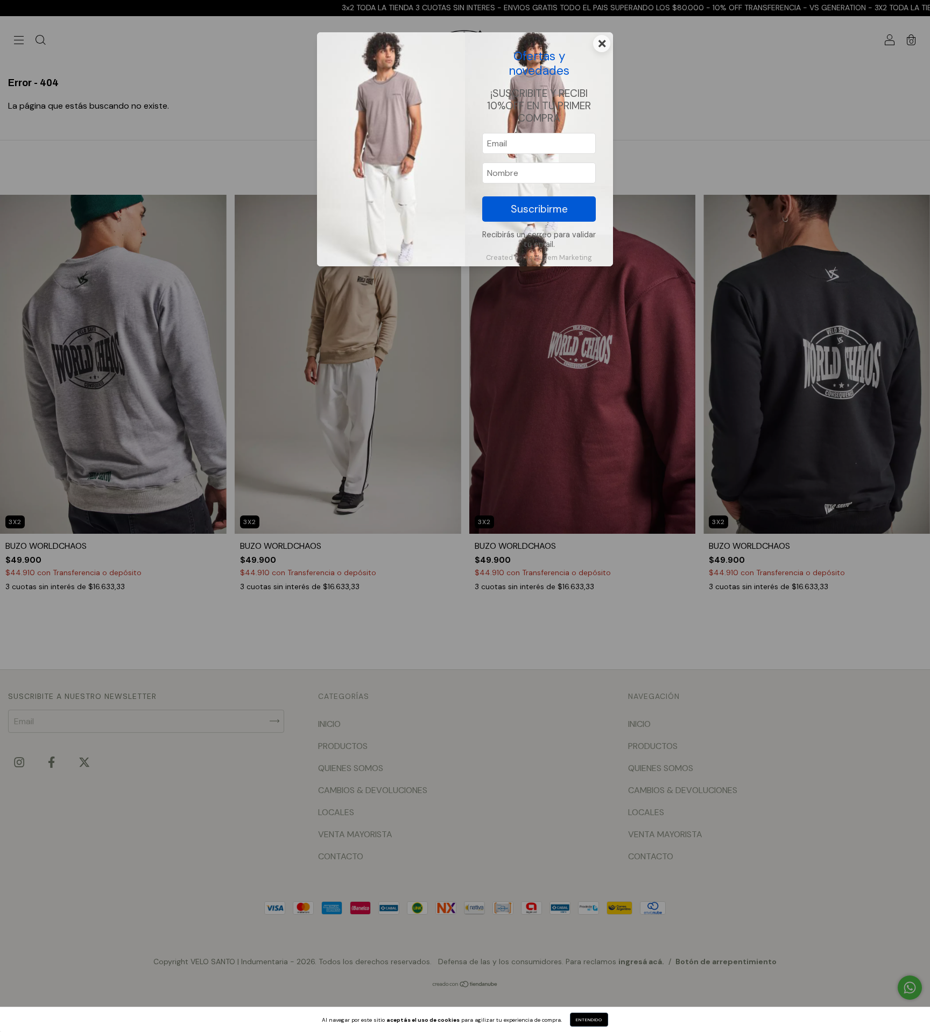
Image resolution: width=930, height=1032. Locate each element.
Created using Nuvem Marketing (539, 257)
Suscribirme (539, 209)
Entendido (589, 1019)
